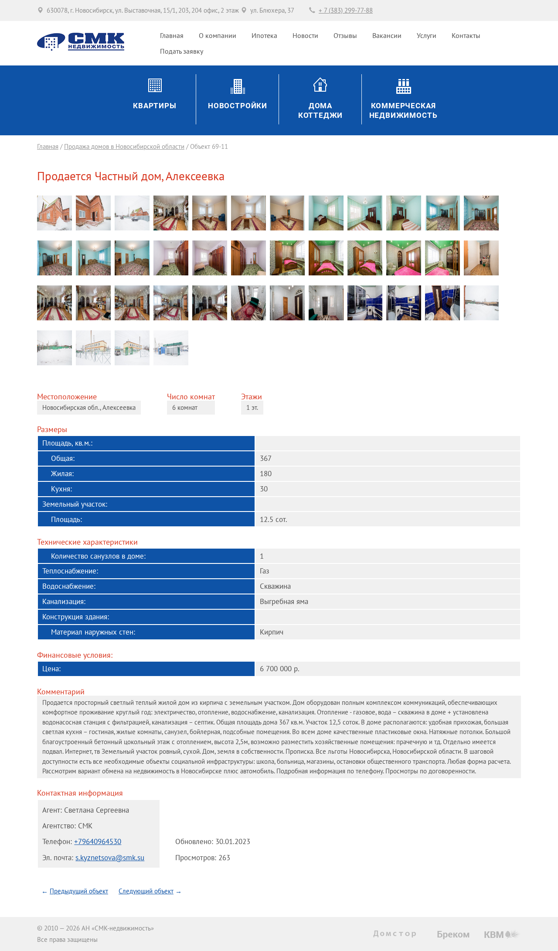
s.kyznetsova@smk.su (109, 857)
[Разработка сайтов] (502, 934)
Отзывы (345, 35)
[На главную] (80, 48)
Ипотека (264, 35)
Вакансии (386, 35)
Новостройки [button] (237, 106)
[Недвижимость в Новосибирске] (396, 933)
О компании (217, 35)
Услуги (426, 35)
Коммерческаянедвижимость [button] (403, 111)
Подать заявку (181, 51)
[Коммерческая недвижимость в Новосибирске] (453, 935)
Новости (305, 35)
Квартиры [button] (155, 106)
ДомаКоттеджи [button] (320, 111)
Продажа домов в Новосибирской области (124, 146)
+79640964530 (97, 841)
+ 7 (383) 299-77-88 (346, 10)
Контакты (466, 35)
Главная (172, 35)
